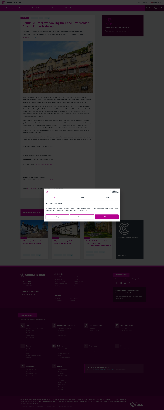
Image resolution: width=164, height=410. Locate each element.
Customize (81, 217)
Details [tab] (82, 197)
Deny (57, 217)
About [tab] (108, 197)
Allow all (106, 217)
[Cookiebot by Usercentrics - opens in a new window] (111, 192)
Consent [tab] (56, 197)
